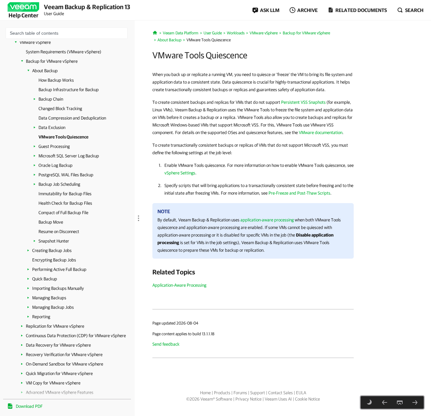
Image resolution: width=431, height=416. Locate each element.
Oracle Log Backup (55, 165)
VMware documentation (320, 132)
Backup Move (50, 222)
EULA (301, 392)
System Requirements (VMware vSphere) (63, 51)
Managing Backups (49, 297)
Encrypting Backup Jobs (54, 259)
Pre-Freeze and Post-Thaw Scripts (299, 193)
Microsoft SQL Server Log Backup (68, 155)
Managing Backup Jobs (53, 307)
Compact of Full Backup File (63, 212)
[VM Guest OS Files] (384, 402)
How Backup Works (56, 80)
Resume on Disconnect (58, 231)
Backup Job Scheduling (59, 184)
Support (257, 392)
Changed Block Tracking (60, 108)
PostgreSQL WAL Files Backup (65, 174)
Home (205, 392)
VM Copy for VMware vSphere (53, 382)
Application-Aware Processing (179, 285)
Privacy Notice (248, 398)
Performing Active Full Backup (59, 269)
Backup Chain (50, 99)
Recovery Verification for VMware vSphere (64, 354)
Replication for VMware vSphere (55, 326)
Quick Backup (44, 278)
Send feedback (166, 344)
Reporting (41, 316)
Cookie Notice (307, 398)
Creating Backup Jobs (52, 250)
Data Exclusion (51, 127)
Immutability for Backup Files (65, 193)
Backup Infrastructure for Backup (68, 89)
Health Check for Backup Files (65, 203)
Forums (240, 392)
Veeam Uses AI (278, 398)
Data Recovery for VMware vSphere (58, 345)
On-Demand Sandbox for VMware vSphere (64, 363)
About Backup (45, 70)
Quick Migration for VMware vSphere (59, 373)
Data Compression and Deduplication (72, 117)
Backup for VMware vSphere (52, 61)
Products (222, 392)
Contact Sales (280, 392)
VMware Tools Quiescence (63, 136)
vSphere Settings (179, 172)
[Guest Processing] (415, 402)
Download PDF (29, 406)
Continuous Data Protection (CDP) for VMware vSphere (76, 335)
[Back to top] (400, 402)
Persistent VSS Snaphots (303, 102)
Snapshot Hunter (53, 240)
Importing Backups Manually (58, 288)
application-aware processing (267, 219)
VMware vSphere (35, 42)
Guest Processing (54, 146)
